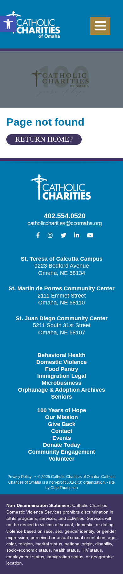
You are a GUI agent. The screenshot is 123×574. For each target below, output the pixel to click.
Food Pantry (61, 369)
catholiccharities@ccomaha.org (64, 223)
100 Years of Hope (61, 410)
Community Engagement (61, 452)
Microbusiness (61, 383)
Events (61, 438)
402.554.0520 (64, 216)
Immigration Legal (61, 376)
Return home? (44, 139)
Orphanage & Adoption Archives (61, 390)
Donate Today (61, 445)
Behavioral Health (61, 355)
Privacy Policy (20, 477)
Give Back (61, 424)
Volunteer (61, 459)
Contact (61, 431)
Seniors (61, 397)
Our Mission (61, 417)
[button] (8, 24)
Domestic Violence (61, 362)
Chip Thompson (64, 488)
